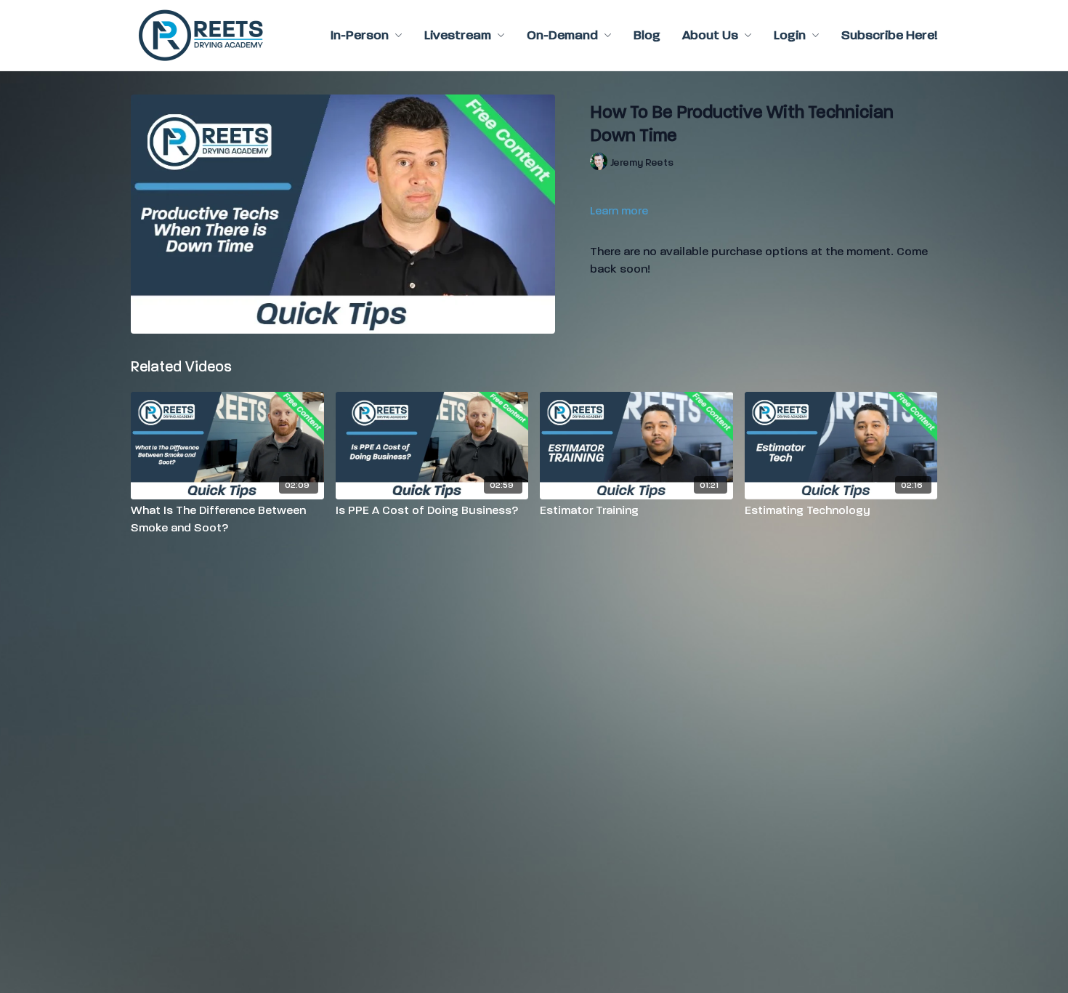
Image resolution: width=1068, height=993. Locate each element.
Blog (647, 35)
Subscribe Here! (889, 35)
